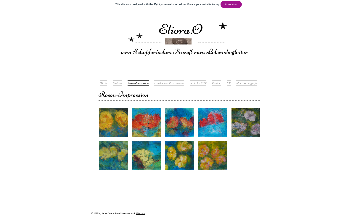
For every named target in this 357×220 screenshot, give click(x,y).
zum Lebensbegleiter (220, 51)
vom (127, 51)
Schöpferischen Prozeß (163, 51)
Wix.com (140, 213)
